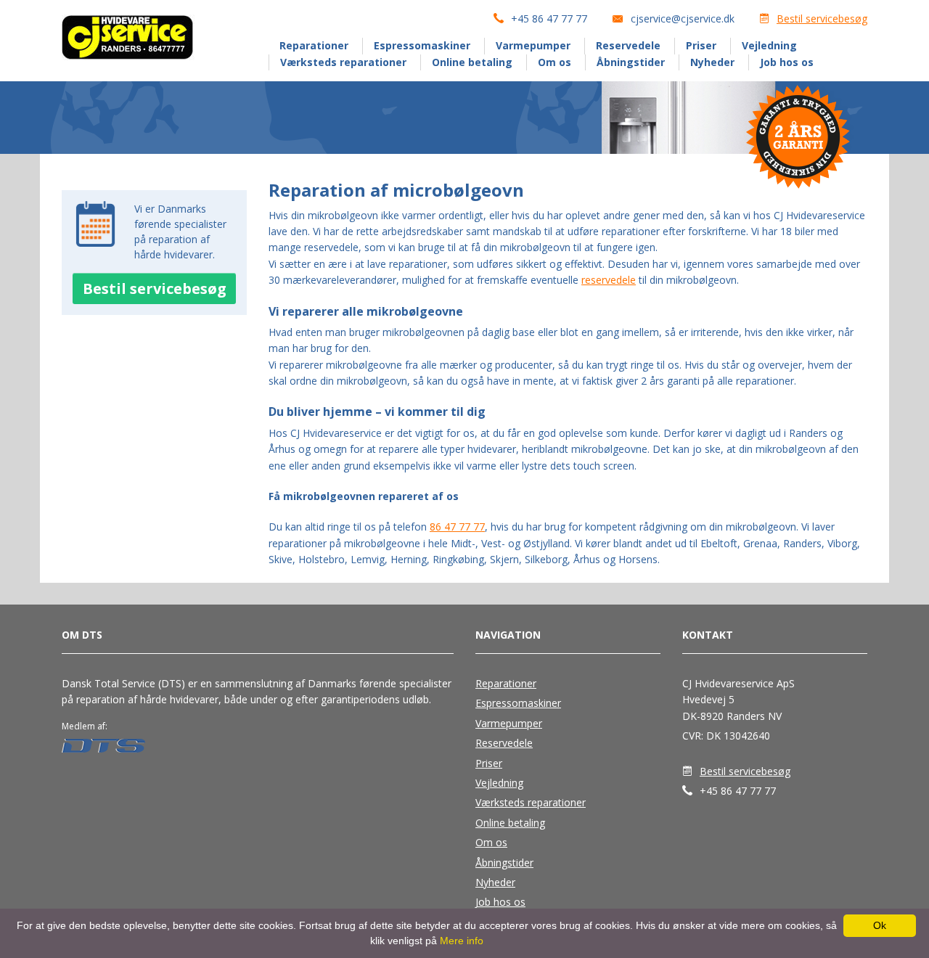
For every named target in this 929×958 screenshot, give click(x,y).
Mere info (461, 940)
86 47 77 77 (457, 526)
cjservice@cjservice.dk (682, 18)
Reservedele (628, 45)
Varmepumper (533, 45)
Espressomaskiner (422, 45)
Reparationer (313, 45)
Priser (701, 45)
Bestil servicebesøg (822, 18)
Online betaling (472, 62)
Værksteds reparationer (343, 62)
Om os (554, 62)
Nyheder (712, 62)
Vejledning (769, 45)
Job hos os (787, 62)
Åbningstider (631, 62)
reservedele (608, 280)
